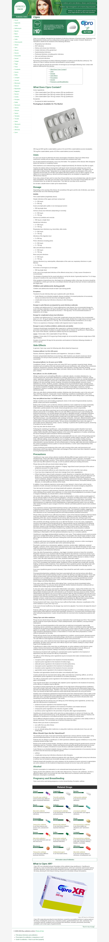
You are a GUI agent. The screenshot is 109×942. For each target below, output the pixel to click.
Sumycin (16, 110)
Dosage (52, 73)
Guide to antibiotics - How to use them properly (30, 939)
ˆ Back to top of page (88, 926)
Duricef (16, 58)
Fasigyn (16, 61)
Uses (51, 71)
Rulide (16, 102)
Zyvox (16, 132)
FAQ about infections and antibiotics (26, 935)
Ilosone (16, 72)
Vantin (16, 121)
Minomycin (17, 83)
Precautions (54, 77)
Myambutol (17, 88)
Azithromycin (17, 28)
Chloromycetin (18, 42)
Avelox (16, 25)
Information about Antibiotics (64, 859)
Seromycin (17, 105)
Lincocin (16, 80)
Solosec (16, 107)
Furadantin (17, 69)
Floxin (16, 66)
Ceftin (16, 39)
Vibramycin (17, 124)
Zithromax (17, 129)
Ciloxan (16, 44)
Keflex (16, 75)
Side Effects (54, 75)
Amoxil (16, 20)
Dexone (16, 53)
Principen (17, 99)
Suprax (16, 113)
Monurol (16, 85)
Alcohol (52, 80)
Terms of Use (40, 931)
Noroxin (16, 94)
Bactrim (16, 31)
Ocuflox (16, 96)
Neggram (17, 91)
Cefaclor (16, 36)
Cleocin (16, 50)
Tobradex (17, 116)
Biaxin (16, 33)
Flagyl (16, 64)
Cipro (15, 47)
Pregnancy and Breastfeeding (59, 82)
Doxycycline (17, 55)
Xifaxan (16, 127)
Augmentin (17, 23)
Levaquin (16, 77)
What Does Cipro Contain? (58, 69)
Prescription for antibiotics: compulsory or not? (30, 937)
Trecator (16, 118)
